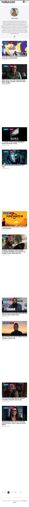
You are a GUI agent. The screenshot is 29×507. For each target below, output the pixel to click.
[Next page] (16, 492)
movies (6, 43)
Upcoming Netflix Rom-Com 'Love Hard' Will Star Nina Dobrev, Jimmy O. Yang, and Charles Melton (14, 423)
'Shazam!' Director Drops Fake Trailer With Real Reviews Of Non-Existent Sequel (14, 314)
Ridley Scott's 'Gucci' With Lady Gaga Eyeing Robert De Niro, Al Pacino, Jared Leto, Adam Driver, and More (13, 81)
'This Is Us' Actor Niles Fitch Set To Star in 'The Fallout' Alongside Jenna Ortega (13, 398)
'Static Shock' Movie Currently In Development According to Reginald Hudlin (14, 57)
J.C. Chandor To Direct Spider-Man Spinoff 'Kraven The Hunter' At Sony (13, 142)
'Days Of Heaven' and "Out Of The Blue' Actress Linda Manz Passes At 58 (14, 337)
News (11, 43)
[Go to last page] (21, 492)
